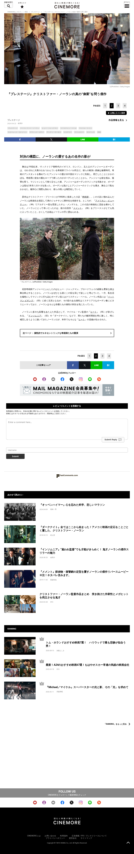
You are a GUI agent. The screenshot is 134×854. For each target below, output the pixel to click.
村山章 (52, 535)
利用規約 (9, 411)
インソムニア (34, 315)
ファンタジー (79, 132)
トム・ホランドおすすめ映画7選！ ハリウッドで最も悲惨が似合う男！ (86, 644)
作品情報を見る (116, 120)
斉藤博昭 (60, 692)
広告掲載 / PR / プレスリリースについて (89, 836)
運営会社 (73, 838)
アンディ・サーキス (54, 132)
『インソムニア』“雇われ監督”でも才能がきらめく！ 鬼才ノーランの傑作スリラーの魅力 (84, 551)
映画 (26, 12)
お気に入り (22, 5)
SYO (51, 602)
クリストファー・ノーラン (29, 128)
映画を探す (8, 4)
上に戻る (128, 842)
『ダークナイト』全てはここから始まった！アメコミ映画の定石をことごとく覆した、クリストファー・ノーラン (84, 528)
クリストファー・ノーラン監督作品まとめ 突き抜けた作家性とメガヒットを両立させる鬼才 (84, 595)
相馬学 (20, 123)
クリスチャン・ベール (68, 128)
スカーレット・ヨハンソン (17, 132)
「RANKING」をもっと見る (115, 724)
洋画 (99, 132)
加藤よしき (60, 651)
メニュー (127, 4)
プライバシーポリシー (55, 838)
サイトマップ (86, 838)
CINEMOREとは (34, 836)
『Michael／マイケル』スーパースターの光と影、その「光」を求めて (87, 687)
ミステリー (68, 132)
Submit (15, 456)
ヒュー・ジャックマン (50, 128)
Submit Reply (111, 439)
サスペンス (91, 132)
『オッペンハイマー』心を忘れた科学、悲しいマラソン (72, 504)
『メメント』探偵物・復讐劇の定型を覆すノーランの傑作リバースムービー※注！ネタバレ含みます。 (84, 573)
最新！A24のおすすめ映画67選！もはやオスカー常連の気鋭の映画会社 (87, 664)
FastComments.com (69, 475)
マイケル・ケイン (85, 128)
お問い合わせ (50, 836)
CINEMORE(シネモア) (14, 12)
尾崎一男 (53, 509)
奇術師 (85, 197)
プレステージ (35, 12)
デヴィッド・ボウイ (37, 132)
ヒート (93, 312)
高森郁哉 (53, 580)
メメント (77, 208)
